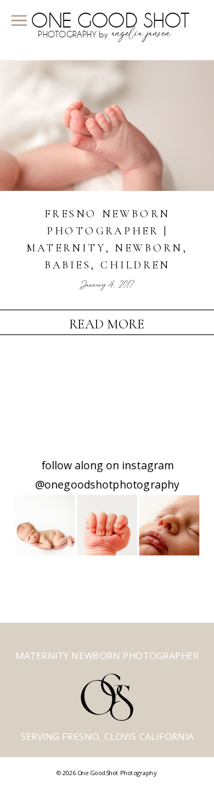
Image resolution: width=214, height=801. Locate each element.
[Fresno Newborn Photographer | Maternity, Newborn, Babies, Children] (107, 125)
